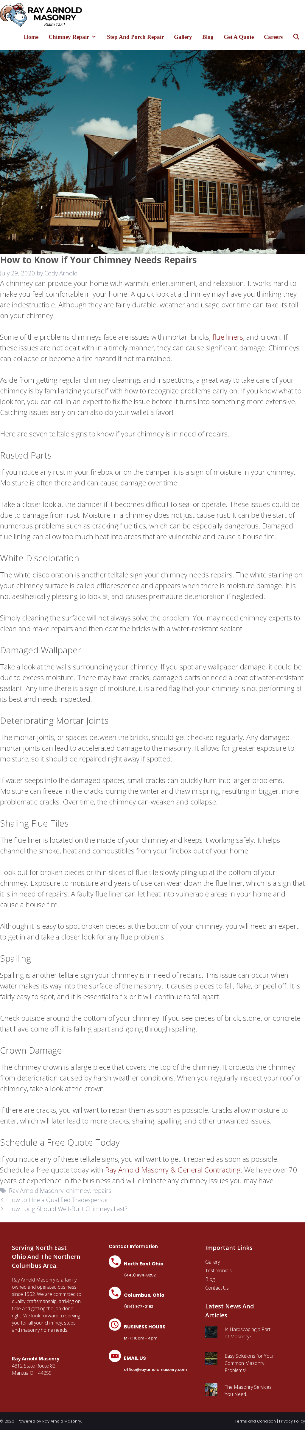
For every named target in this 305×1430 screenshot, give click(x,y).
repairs (101, 1190)
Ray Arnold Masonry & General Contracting (173, 1170)
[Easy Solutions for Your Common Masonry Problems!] (211, 1361)
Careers (273, 37)
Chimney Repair (69, 37)
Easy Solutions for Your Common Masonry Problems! (249, 1363)
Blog (208, 37)
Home (31, 37)
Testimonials (218, 1270)
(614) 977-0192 (138, 1306)
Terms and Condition (255, 1421)
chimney (78, 1190)
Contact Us (217, 1288)
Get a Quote (239, 37)
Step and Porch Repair (135, 37)
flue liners (227, 337)
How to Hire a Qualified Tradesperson (58, 1200)
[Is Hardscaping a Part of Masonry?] (211, 1334)
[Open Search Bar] (296, 37)
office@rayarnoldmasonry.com (155, 1369)
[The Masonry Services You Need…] (211, 1392)
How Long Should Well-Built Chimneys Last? (67, 1208)
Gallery (183, 37)
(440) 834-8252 (140, 1275)
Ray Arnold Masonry (35, 1190)
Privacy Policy (292, 1421)
